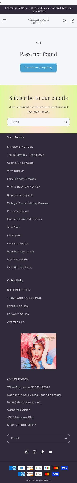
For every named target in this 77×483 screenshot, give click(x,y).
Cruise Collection (17, 243)
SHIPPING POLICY (19, 289)
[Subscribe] (66, 122)
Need (10, 394)
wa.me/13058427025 (36, 387)
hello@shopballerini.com (24, 402)
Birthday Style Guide (20, 146)
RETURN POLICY (18, 306)
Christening (14, 235)
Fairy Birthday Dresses (21, 178)
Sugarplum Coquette (20, 195)
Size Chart (13, 227)
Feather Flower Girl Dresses (24, 219)
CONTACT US (16, 322)
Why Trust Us (15, 170)
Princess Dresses (18, 211)
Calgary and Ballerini (42, 480)
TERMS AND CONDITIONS (24, 297)
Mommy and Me (17, 259)
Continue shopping (38, 67)
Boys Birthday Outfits (20, 251)
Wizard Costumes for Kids (23, 186)
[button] (4, 21)
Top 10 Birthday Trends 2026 (25, 154)
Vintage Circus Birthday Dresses (27, 203)
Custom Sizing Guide (20, 162)
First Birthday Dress (19, 267)
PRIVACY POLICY (18, 314)
